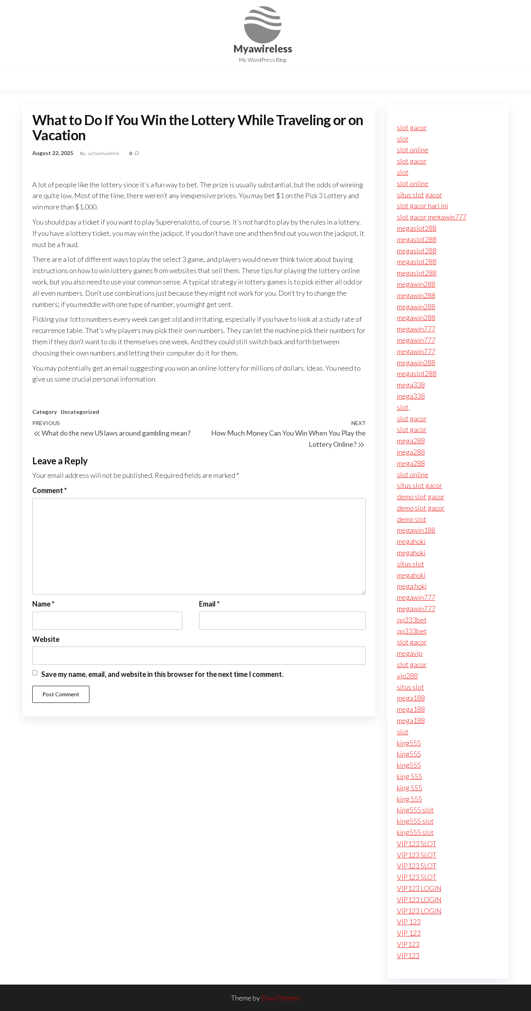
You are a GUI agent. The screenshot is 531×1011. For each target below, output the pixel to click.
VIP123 (408, 944)
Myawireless (262, 48)
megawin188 (416, 530)
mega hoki (412, 586)
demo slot (411, 519)
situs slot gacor (419, 194)
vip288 (407, 675)
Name (43, 604)
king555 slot (415, 809)
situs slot (410, 564)
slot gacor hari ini (422, 205)
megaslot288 (417, 228)
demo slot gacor (421, 496)
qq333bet (412, 619)
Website (45, 639)
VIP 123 (409, 921)
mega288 (411, 440)
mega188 (411, 698)
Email (209, 604)
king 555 (409, 776)
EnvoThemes (280, 998)
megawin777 (416, 328)
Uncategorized (80, 411)
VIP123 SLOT (417, 843)
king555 (409, 743)
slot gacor (412, 127)
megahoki (411, 541)
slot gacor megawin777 (431, 217)
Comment (49, 490)
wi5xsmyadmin (104, 153)
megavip (410, 653)
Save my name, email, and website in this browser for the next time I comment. (162, 674)
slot (403, 138)
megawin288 (416, 284)
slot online (412, 149)
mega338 (411, 384)
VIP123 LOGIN (419, 888)
